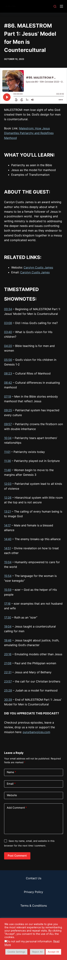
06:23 (8, 373)
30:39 (8, 699)
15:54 (7, 576)
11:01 (7, 452)
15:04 (7, 562)
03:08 (8, 323)
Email (11, 783)
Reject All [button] (37, 951)
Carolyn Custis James (38, 267)
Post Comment (17, 855)
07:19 (7, 396)
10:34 (7, 438)
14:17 (7, 525)
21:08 (7, 663)
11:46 (7, 470)
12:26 (7, 497)
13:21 (7, 511)
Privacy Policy (33, 892)
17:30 (7, 617)
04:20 (8, 346)
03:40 (8, 332)
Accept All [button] (53, 951)
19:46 (7, 640)
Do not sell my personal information (29, 941)
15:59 (7, 589)
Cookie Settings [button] (16, 951)
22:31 (7, 672)
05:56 (8, 360)
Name (11, 772)
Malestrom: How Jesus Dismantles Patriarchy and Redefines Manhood (29, 133)
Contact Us (33, 878)
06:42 (8, 382)
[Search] (55, 6)
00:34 (8, 309)
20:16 (7, 654)
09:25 (8, 410)
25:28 (8, 690)
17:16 (7, 603)
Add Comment (17, 807)
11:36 (7, 461)
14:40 (7, 539)
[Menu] (61, 6)
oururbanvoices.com (36, 732)
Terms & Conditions (33, 905)
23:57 (8, 681)
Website (12, 795)
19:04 (7, 626)
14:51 (7, 548)
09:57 (8, 424)
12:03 (7, 483)
